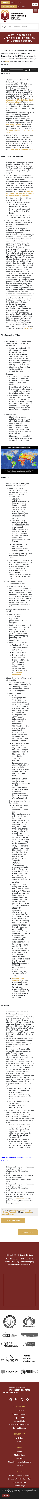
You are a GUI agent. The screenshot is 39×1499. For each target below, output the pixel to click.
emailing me (19, 1199)
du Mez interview (17, 674)
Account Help (22, 6)
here (7, 62)
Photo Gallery (19, 1455)
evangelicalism (8, 1214)
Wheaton (29, 328)
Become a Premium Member (19, 1475)
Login (35, 4)
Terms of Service (19, 1428)
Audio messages (17, 1210)
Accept (6, 1495)
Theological (13, 1212)
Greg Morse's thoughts (18, 979)
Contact (20, 2)
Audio (19, 1452)
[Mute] (30, 70)
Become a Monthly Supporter (19, 1479)
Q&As (19, 1442)
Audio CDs (19, 1458)
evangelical (27, 1212)
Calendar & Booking (19, 1414)
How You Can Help (19, 1482)
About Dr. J (19, 1411)
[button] (35, 10)
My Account (19, 1418)
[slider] (34, 70)
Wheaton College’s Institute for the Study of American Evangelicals (20, 193)
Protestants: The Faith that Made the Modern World (19, 101)
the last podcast (13, 125)
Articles (19, 1438)
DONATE (5, 2)
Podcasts (19, 1465)
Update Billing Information (19, 1425)
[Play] (4, 70)
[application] (19, 70)
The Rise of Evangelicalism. (22, 149)
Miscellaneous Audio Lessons (19, 1462)
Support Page (19, 1486)
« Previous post (13, 1220)
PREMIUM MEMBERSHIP (9, 6)
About (13, 2)
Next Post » (27, 1232)
